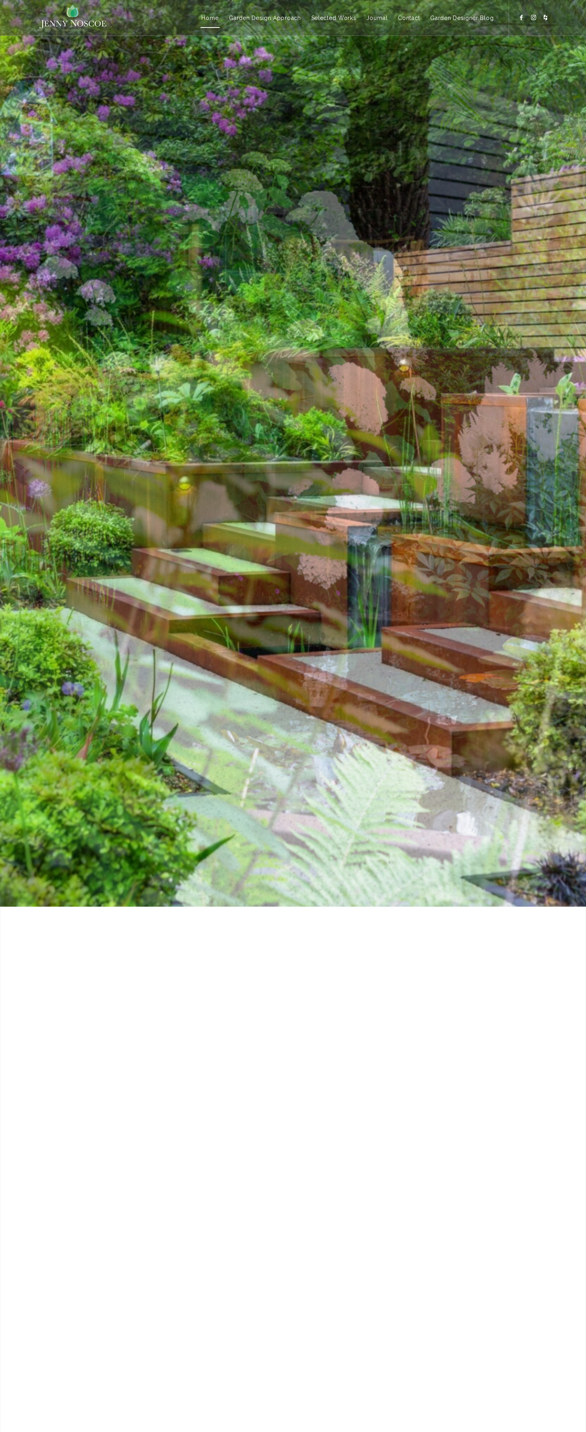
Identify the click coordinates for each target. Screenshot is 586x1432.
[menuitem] (210, 18)
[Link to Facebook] (521, 18)
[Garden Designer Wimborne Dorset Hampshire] (73, 18)
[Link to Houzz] (545, 18)
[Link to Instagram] (533, 18)
